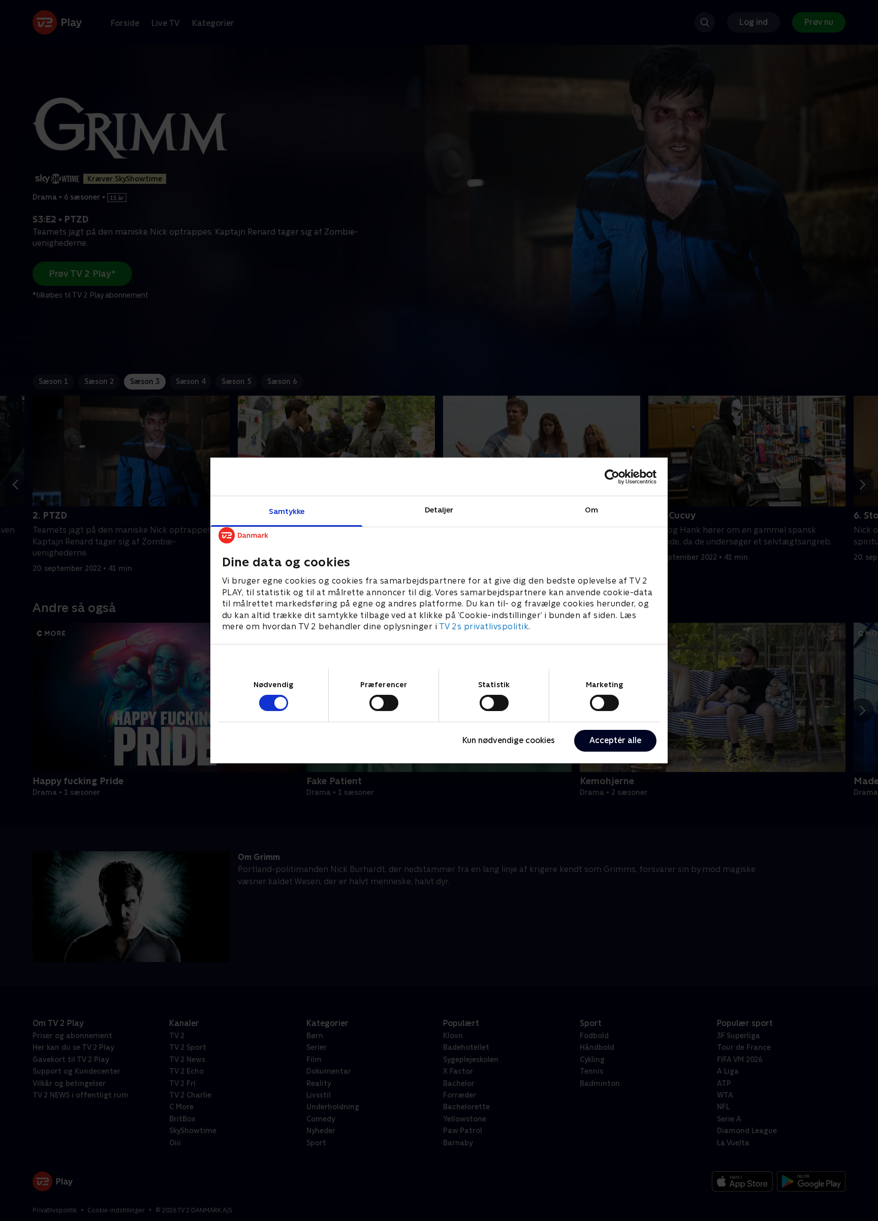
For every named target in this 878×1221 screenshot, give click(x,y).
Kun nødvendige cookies (508, 740)
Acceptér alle (615, 740)
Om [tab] (591, 509)
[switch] (383, 703)
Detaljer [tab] (439, 509)
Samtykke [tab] (287, 511)
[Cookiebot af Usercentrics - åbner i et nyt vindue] (612, 476)
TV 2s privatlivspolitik (484, 626)
